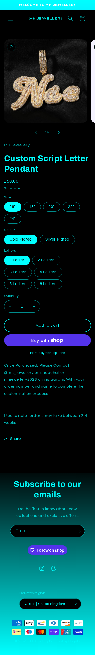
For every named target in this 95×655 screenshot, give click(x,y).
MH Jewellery (38, 641)
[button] (10, 18)
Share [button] (15, 439)
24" (13, 219)
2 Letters (46, 260)
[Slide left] (36, 132)
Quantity (11, 296)
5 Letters (18, 284)
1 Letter (17, 260)
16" (13, 207)
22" (71, 207)
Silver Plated (57, 239)
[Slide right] (59, 132)
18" (32, 207)
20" (52, 207)
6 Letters (48, 284)
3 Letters (18, 272)
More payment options (47, 353)
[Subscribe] (79, 531)
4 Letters (48, 272)
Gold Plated (21, 239)
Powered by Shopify (64, 641)
